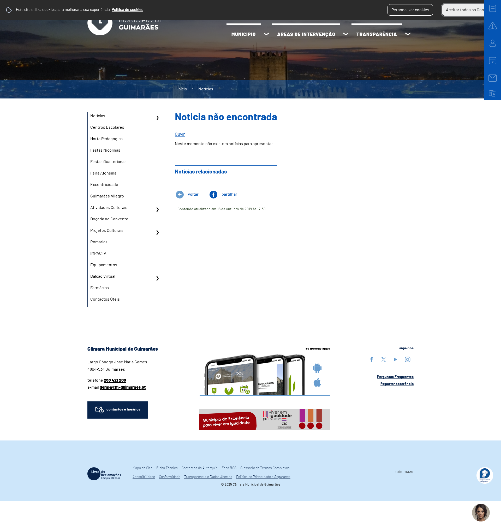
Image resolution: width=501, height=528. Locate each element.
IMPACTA (98, 253)
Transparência (376, 34)
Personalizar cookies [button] (410, 10)
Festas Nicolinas (105, 150)
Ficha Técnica (167, 468)
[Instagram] (408, 359)
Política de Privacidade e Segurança (263, 477)
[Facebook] (372, 359)
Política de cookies (127, 10)
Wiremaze (404, 471)
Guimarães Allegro (107, 196)
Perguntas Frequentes (395, 377)
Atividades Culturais (108, 208)
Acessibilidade (144, 477)
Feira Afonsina (103, 173)
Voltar (193, 194)
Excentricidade (104, 185)
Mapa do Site (142, 468)
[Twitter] (384, 359)
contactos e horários (123, 409)
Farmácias (99, 288)
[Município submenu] (266, 34)
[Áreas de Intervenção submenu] (345, 34)
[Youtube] (396, 359)
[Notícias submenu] (157, 117)
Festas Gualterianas (108, 162)
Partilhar (229, 194)
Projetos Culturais (106, 230)
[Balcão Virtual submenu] (157, 278)
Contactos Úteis (105, 299)
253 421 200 (115, 380)
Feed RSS (229, 468)
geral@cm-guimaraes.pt (123, 387)
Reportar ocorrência (397, 384)
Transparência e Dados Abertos (208, 477)
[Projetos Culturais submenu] (157, 232)
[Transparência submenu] (408, 34)
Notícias (205, 89)
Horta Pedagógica (106, 139)
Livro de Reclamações (104, 473)
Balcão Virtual (102, 276)
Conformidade (169, 477)
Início (182, 89)
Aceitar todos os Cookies (469, 10)
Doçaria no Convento (109, 219)
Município (243, 34)
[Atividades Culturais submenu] (157, 209)
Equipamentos (103, 265)
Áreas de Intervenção (306, 34)
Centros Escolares (107, 127)
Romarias (99, 242)
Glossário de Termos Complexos (265, 468)
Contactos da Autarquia (200, 468)
